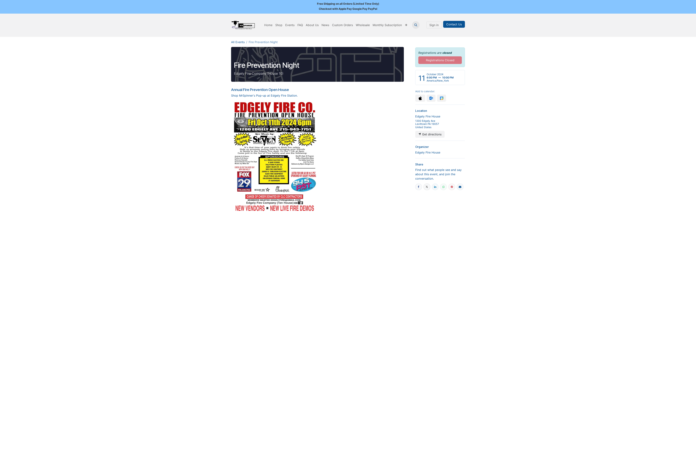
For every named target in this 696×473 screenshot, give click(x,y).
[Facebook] (418, 187)
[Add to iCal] (420, 98)
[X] (427, 187)
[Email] (460, 187)
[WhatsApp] (443, 187)
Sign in (434, 25)
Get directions (431, 134)
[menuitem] (268, 25)
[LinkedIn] (435, 187)
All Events (238, 42)
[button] (416, 25)
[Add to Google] (441, 98)
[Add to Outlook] (431, 98)
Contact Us (454, 24)
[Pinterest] (451, 187)
